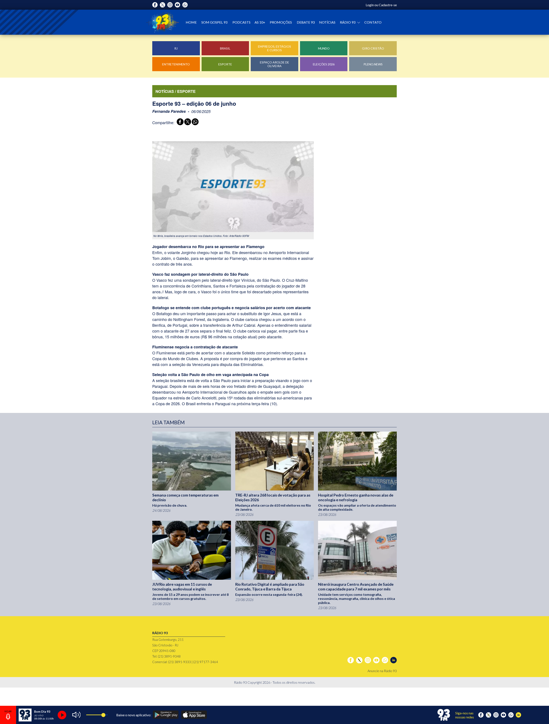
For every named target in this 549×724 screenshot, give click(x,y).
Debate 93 (306, 22)
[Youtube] (177, 5)
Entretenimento (176, 64)
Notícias (327, 22)
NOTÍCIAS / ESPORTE (175, 91)
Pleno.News (373, 64)
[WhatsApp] (194, 122)
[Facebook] (155, 5)
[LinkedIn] (393, 660)
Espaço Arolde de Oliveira (274, 64)
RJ (176, 48)
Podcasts (241, 22)
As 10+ (260, 22)
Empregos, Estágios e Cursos (274, 48)
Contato (373, 22)
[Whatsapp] (185, 5)
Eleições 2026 (324, 64)
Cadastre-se (388, 5)
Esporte (225, 64)
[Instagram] (170, 5)
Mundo (324, 48)
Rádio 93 (348, 22)
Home (191, 22)
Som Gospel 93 (214, 22)
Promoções (281, 22)
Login (370, 5)
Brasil (225, 48)
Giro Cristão (373, 48)
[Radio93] (162, 22)
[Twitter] (162, 5)
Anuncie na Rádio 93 (382, 671)
